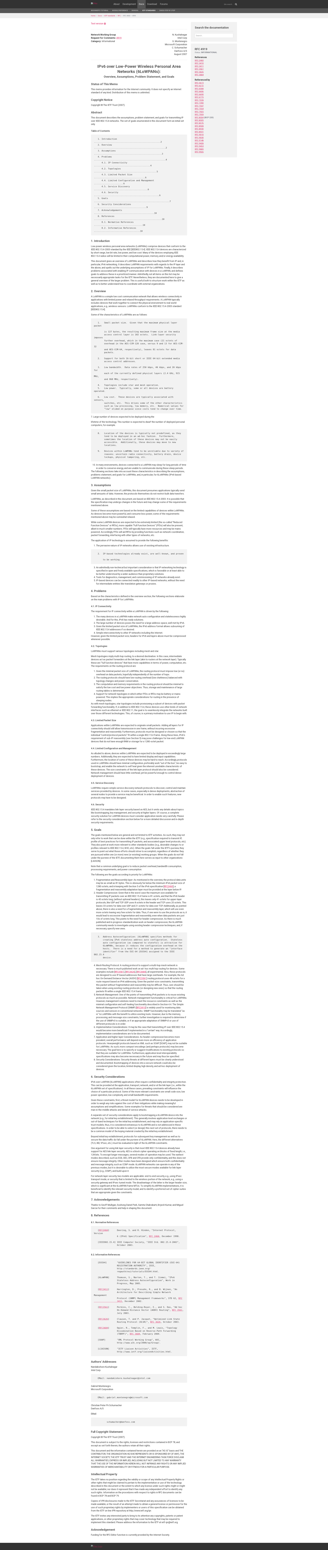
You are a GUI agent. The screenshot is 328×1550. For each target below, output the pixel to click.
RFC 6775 (199, 97)
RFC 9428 (199, 143)
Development (129, 4)
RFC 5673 (199, 83)
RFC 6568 (199, 89)
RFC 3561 (177, 1310)
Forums (164, 4)
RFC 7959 (199, 114)
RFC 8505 (199, 120)
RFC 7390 (199, 103)
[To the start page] (96, 1546)
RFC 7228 (199, 100)
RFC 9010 (199, 135)
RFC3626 (130, 972)
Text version (97, 23)
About (117, 4)
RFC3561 (119, 972)
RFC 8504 (199, 117)
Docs (141, 4)
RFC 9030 (199, 137)
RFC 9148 (199, 140)
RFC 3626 (155, 1322)
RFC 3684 (135, 1334)
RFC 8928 (199, 126)
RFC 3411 (199, 66)
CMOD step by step (167, 10)
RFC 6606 (199, 91)
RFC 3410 (199, 63)
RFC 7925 (199, 112)
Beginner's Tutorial (99, 10)
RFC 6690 (199, 94)
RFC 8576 (199, 123)
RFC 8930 (199, 129)
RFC (119, 16)
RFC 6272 (199, 86)
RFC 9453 (199, 146)
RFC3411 (103, 1289)
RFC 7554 (199, 109)
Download (152, 4)
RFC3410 (141, 1007)
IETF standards (148, 10)
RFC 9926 (199, 152)
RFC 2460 (154, 1236)
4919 (118, 38)
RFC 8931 (199, 132)
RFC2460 (168, 886)
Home (93, 16)
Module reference (120, 10)
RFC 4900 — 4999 (129, 16)
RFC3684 (141, 972)
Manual (135, 10)
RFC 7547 (199, 106)
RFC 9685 (199, 149)
